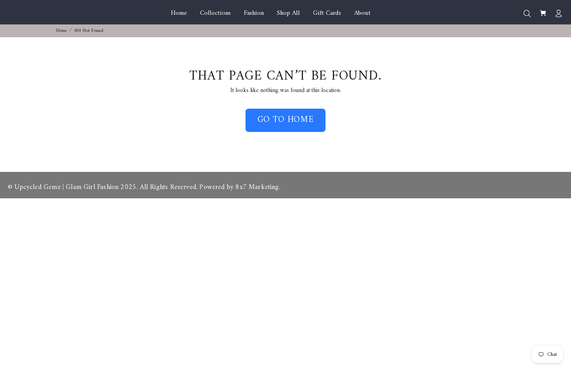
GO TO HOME (286, 119)
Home (61, 31)
